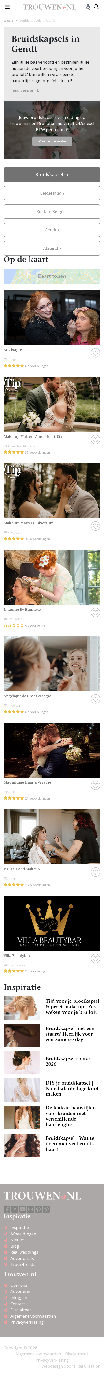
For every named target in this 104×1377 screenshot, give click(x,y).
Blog (14, 1246)
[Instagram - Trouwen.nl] (30, 1209)
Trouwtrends (22, 1264)
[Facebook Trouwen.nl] (7, 1209)
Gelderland (51, 193)
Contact (17, 1303)
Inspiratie (19, 1227)
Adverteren (20, 1291)
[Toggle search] (96, 7)
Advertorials (22, 1258)
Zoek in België (51, 211)
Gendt (51, 229)
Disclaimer (20, 1310)
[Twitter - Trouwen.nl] (14, 1209)
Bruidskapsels (51, 174)
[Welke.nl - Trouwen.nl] (46, 1209)
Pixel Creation (87, 1366)
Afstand (51, 248)
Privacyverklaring (27, 1322)
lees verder (23, 90)
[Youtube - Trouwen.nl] (22, 1209)
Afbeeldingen (23, 1233)
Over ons (18, 1285)
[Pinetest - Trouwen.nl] (38, 1209)
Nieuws (17, 1239)
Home (8, 20)
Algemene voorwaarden (33, 1316)
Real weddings (24, 1252)
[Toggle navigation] (7, 7)
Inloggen (18, 1297)
